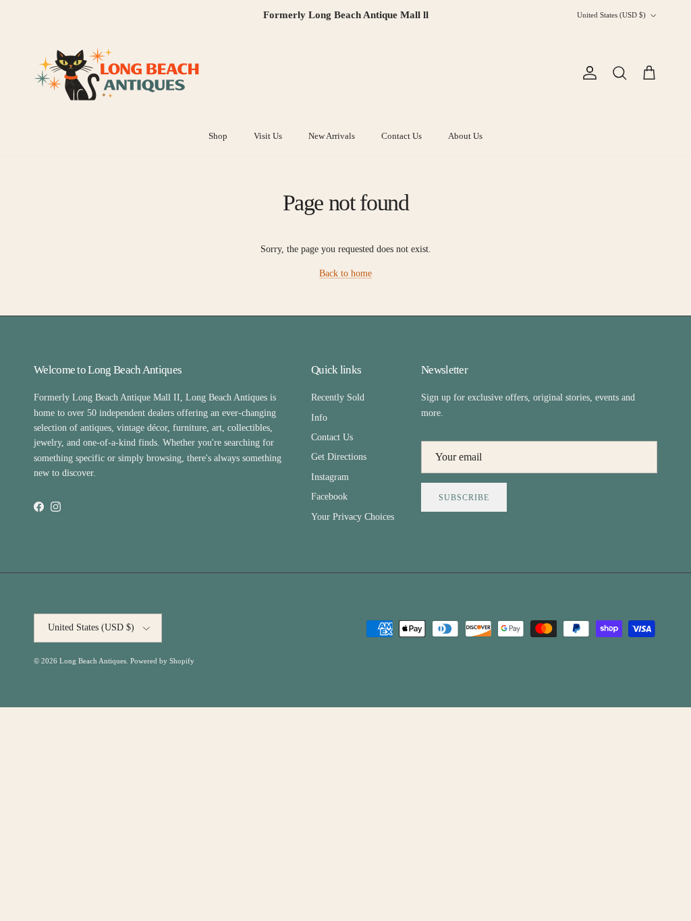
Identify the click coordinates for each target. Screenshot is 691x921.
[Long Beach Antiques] (118, 73)
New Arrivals (331, 136)
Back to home (345, 273)
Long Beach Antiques (92, 661)
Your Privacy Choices (352, 517)
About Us (465, 136)
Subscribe (464, 497)
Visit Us (268, 136)
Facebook (329, 497)
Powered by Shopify (162, 661)
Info (319, 418)
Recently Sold (337, 397)
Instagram (330, 477)
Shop (218, 136)
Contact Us (401, 136)
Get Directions (338, 457)
